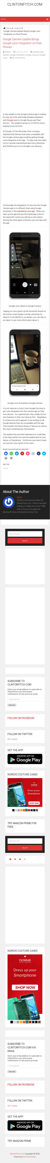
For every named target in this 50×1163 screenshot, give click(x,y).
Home (9, 28)
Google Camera (32, 55)
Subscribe (11, 705)
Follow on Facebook (21, 718)
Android (17, 28)
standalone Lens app (26, 211)
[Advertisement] (25, 12)
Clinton (8, 52)
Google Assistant (17, 55)
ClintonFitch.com (24, 4)
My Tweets (12, 739)
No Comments (18, 58)
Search (24, 541)
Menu (3, 19)
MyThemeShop (29, 1157)
